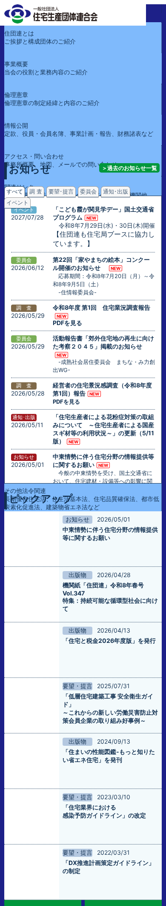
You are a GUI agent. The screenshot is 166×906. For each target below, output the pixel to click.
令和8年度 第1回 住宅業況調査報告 (101, 307)
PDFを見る (67, 315)
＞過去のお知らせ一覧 (129, 167)
